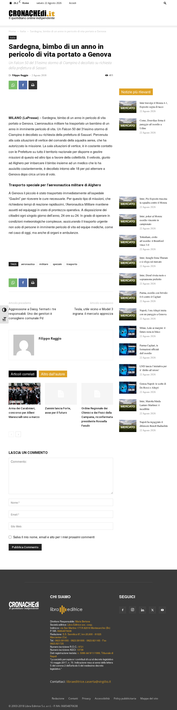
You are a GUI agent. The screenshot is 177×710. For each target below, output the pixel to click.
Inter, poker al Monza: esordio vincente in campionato (151, 220)
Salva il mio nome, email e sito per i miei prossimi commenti (54, 537)
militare (43, 264)
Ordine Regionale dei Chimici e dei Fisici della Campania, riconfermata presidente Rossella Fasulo (97, 417)
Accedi (72, 3)
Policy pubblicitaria (125, 698)
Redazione (58, 698)
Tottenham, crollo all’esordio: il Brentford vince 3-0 (152, 240)
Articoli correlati (23, 373)
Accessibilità (102, 698)
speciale (57, 264)
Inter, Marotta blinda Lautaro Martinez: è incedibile (150, 405)
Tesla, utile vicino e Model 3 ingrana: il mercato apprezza (93, 311)
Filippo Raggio (20, 75)
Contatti (73, 698)
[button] (165, 3)
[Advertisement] (111, 14)
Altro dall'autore (53, 373)
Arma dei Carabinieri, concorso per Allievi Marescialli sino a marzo (24, 413)
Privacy (86, 698)
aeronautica (28, 264)
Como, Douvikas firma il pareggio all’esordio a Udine (152, 124)
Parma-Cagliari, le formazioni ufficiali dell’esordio (149, 349)
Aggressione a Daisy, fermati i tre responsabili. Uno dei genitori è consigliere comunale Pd (32, 313)
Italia (23, 31)
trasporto (71, 264)
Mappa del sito (149, 698)
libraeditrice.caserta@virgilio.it (88, 681)
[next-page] (18, 434)
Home (12, 31)
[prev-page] (11, 434)
